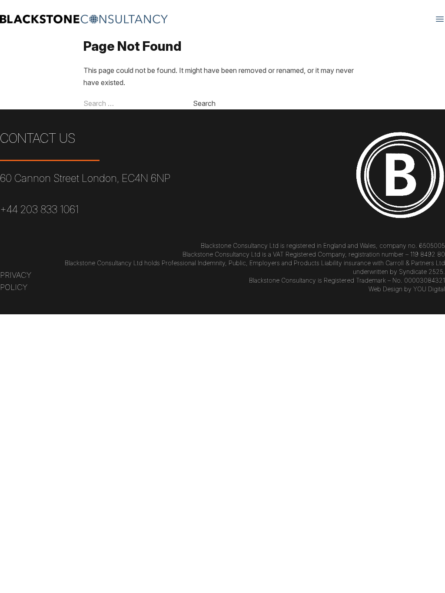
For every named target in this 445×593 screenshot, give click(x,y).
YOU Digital (429, 289)
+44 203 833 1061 (39, 209)
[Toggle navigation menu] (440, 19)
